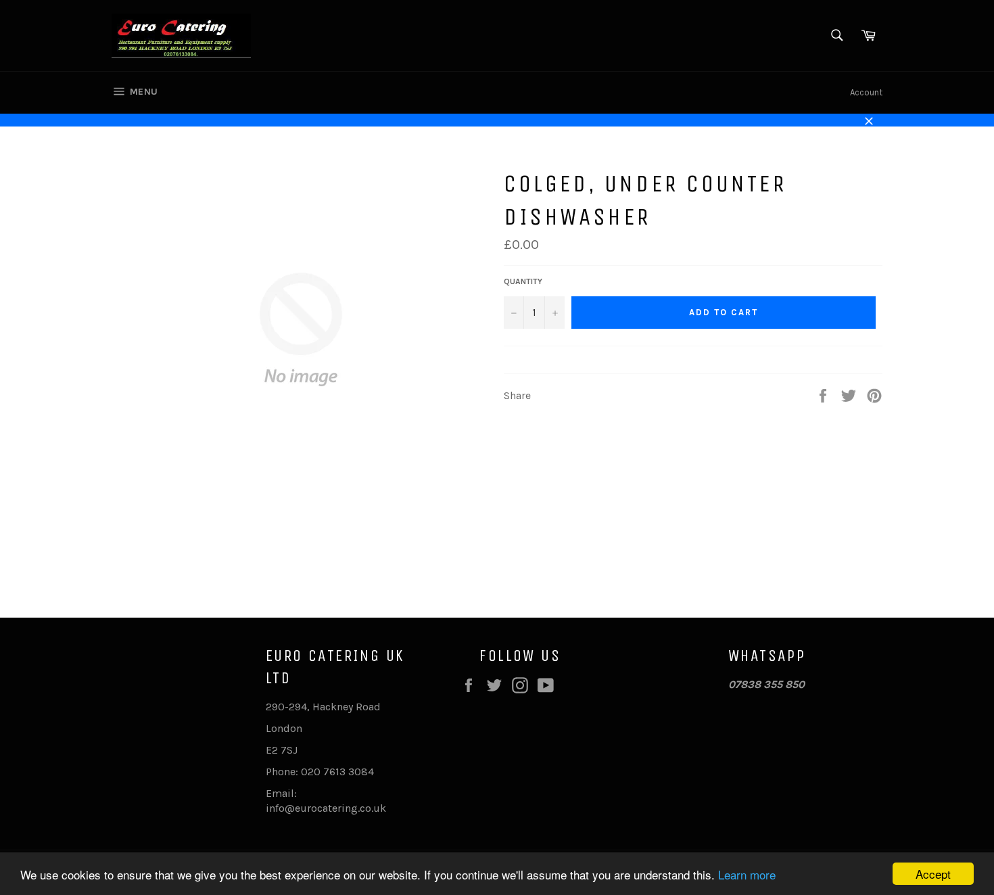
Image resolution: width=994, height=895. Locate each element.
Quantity (523, 281)
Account (866, 92)
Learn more (747, 874)
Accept (933, 873)
